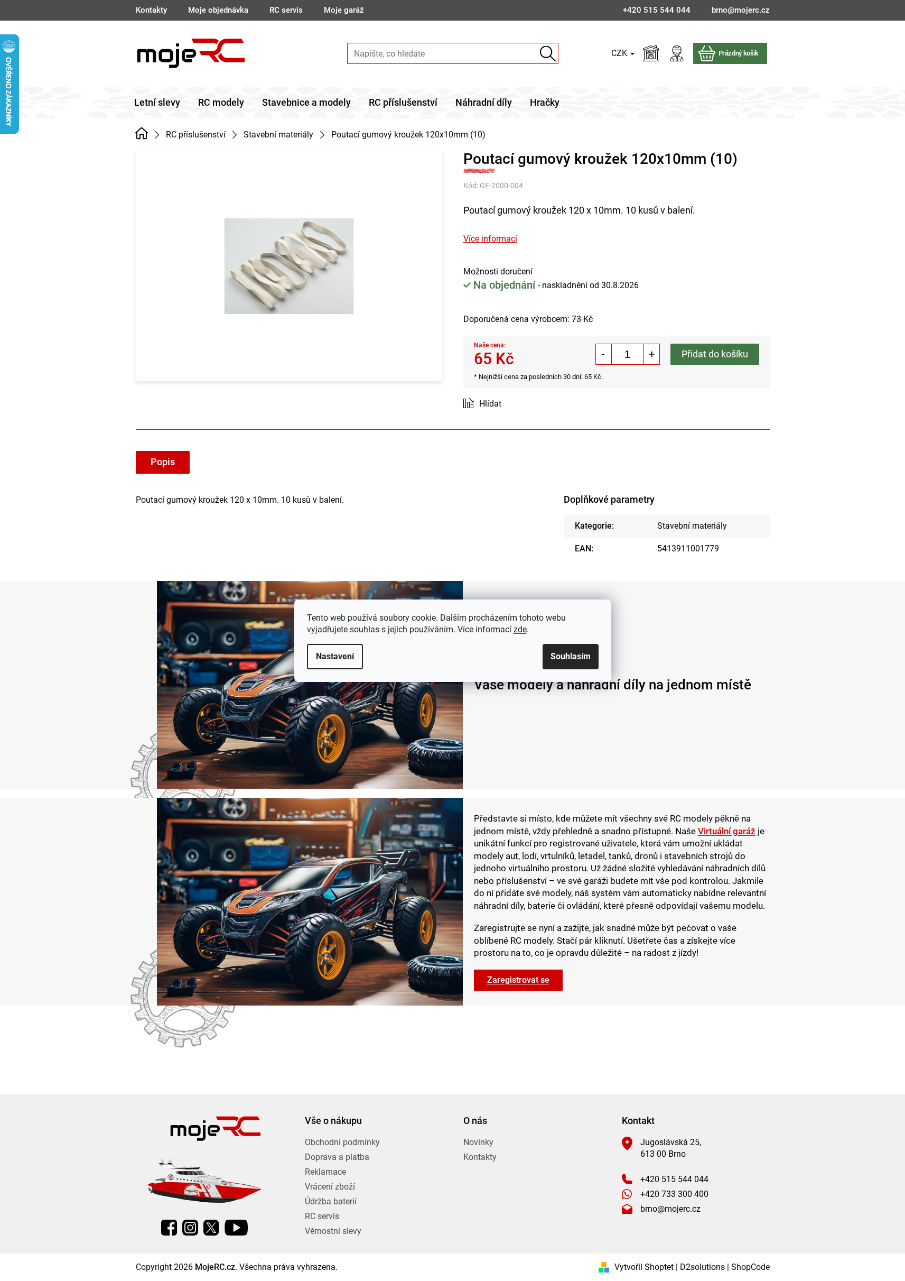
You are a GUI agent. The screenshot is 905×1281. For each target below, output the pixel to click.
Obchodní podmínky (342, 1142)
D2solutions (702, 1267)
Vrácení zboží (330, 1187)
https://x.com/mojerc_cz (211, 1228)
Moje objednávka (218, 10)
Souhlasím (571, 656)
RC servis (286, 10)
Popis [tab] (163, 461)
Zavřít (523, 404)
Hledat (548, 53)
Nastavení (335, 656)
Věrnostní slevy (333, 1231)
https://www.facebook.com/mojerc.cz (169, 1228)
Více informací (490, 239)
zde (520, 629)
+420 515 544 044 (674, 1179)
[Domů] (141, 134)
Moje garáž (344, 10)
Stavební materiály (692, 526)
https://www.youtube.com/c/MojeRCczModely (236, 1228)
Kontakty (151, 10)
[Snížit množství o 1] (604, 354)
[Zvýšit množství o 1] (651, 354)
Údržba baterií (331, 1201)
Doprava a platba (337, 1157)
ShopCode (750, 1267)
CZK (620, 53)
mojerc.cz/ (190, 1228)
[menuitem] (157, 102)
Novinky (478, 1142)
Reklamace (325, 1172)
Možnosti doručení (498, 271)
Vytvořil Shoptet (644, 1267)
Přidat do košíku (715, 354)
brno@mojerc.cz (670, 1209)
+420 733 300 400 (674, 1194)
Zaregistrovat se (518, 980)
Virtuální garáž (726, 831)
